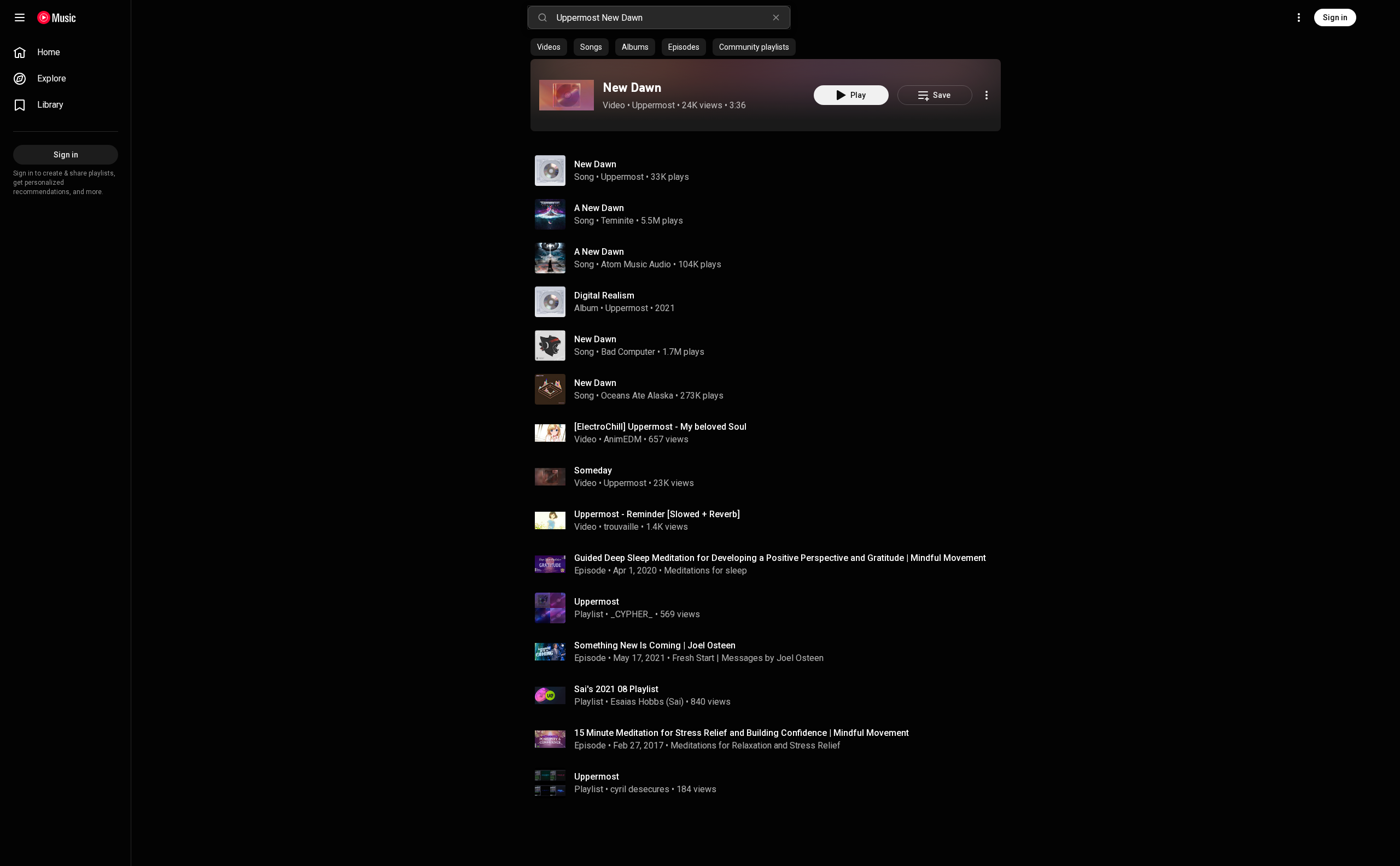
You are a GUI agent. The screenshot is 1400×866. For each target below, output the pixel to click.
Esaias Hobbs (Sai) (647, 702)
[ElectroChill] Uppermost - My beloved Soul (660, 427)
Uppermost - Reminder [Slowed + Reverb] (657, 514)
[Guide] (19, 17)
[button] (566, 95)
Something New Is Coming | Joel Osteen (655, 645)
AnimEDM (622, 439)
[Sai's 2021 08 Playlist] (770, 695)
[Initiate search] (542, 17)
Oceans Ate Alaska (637, 395)
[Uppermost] (770, 608)
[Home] (56, 17)
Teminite (617, 220)
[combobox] (673, 17)
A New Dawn (599, 208)
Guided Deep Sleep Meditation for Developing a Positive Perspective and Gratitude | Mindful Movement (780, 558)
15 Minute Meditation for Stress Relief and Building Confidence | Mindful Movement (741, 733)
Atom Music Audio (636, 264)
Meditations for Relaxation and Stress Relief (755, 745)
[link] (65, 52)
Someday (593, 470)
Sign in (1335, 17)
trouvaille (621, 527)
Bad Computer (628, 352)
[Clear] (776, 17)
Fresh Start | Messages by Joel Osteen (748, 658)
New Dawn (632, 87)
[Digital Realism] (770, 302)
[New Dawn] (566, 95)
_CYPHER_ (631, 614)
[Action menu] (986, 95)
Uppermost (653, 105)
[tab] (548, 47)
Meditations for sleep (705, 570)
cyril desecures (639, 789)
